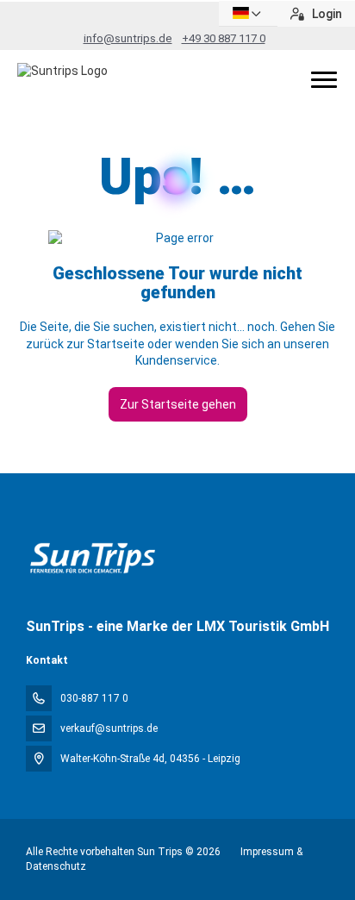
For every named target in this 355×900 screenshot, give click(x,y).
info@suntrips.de (128, 38)
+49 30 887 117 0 (223, 38)
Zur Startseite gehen (178, 404)
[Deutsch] (248, 13)
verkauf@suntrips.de (109, 728)
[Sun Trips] (92, 558)
